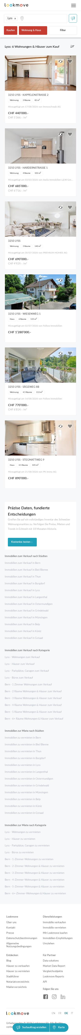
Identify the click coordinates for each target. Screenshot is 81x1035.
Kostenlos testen (20, 542)
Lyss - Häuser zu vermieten (20, 839)
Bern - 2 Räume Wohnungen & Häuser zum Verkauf (33, 691)
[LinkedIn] (63, 996)
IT (72, 1013)
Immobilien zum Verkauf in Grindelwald (26, 611)
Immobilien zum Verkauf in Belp (22, 624)
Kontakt (10, 928)
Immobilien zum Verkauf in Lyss (22, 590)
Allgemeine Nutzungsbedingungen (18, 945)
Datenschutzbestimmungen (21, 938)
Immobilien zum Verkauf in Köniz (23, 631)
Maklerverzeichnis (16, 987)
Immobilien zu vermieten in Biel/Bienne (27, 744)
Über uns (11, 922)
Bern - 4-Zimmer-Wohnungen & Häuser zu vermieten (34, 880)
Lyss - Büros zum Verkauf (19, 678)
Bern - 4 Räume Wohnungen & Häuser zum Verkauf (33, 705)
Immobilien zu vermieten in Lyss (22, 765)
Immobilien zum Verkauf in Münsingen (26, 617)
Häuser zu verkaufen (17, 966)
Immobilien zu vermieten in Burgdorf (25, 758)
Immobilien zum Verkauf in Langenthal (26, 597)
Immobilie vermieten (54, 928)
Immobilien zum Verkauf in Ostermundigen (28, 604)
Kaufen (10, 30)
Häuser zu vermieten (18, 971)
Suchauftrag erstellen (34, 1027)
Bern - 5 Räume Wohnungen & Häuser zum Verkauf (33, 712)
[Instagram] (54, 996)
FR (59, 1013)
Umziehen (48, 943)
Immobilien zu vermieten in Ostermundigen (29, 779)
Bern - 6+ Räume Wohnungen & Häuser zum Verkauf (34, 719)
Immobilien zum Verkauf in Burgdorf (25, 583)
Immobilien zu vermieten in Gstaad (24, 813)
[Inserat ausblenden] (60, 61)
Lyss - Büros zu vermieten (19, 852)
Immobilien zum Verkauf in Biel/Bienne (26, 570)
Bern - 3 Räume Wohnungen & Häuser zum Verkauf (33, 698)
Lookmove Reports (53, 976)
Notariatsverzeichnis (17, 982)
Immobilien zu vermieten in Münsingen (26, 792)
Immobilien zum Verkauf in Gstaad (24, 638)
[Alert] (73, 18)
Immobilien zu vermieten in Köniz (23, 806)
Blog (8, 961)
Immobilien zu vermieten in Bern (23, 738)
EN (53, 1013)
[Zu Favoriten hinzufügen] (70, 61)
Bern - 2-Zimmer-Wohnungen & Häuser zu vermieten (34, 866)
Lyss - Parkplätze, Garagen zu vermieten (27, 845)
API (45, 982)
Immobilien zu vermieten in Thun (23, 751)
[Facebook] (45, 996)
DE (66, 1013)
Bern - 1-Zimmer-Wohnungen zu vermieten (29, 859)
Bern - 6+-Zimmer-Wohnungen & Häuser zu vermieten (35, 893)
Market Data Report (54, 966)
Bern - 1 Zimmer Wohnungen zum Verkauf (28, 684)
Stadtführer (12, 976)
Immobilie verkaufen (54, 922)
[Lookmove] (16, 5)
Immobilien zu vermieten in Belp (22, 799)
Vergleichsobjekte (53, 971)
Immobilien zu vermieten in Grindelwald (27, 785)
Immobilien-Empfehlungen (58, 938)
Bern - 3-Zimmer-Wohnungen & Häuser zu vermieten (34, 873)
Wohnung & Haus (31, 30)
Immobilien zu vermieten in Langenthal (26, 772)
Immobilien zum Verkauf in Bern (22, 563)
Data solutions (51, 961)
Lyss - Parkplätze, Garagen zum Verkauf (27, 671)
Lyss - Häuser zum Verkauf (20, 664)
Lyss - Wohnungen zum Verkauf (22, 657)
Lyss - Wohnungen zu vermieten (22, 832)
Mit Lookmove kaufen (55, 933)
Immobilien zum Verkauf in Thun (23, 577)
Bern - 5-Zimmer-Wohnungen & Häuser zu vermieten (34, 886)
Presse (10, 933)
